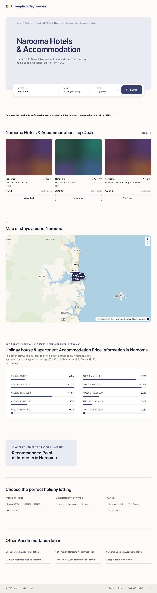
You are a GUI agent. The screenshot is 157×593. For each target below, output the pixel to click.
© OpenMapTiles (116, 319)
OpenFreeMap (103, 319)
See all (146, 132)
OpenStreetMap (139, 319)
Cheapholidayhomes (28, 6)
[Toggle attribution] (148, 319)
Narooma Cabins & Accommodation (124, 552)
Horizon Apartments (65, 182)
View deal (29, 198)
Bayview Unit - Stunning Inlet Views (122, 182)
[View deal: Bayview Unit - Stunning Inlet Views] (128, 157)
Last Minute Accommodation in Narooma (76, 559)
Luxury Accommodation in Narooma (23, 559)
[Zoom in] (147, 239)
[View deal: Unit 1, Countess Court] (29, 157)
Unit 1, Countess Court (17, 182)
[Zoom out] (147, 243)
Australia (29, 23)
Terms (120, 588)
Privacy (110, 588)
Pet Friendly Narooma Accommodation (75, 552)
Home (19, 23)
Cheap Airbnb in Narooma (119, 559)
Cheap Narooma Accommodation (22, 552)
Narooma (58, 23)
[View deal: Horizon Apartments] (78, 157)
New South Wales (43, 23)
